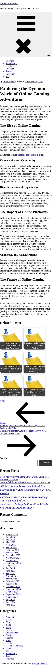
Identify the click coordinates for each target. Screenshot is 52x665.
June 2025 (10, 571)
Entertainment (12, 632)
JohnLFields (9, 81)
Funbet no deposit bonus (27, 155)
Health (9, 66)
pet (7, 651)
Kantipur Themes (40, 663)
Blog (8, 76)
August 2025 (12, 565)
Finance (9, 638)
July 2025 (10, 568)
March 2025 (11, 578)
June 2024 (10, 602)
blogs (8, 625)
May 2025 (10, 573)
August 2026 (12, 534)
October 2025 (12, 560)
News (8, 648)
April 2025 (11, 576)
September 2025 (13, 563)
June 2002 (10, 604)
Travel (9, 71)
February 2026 (12, 550)
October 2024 (12, 591)
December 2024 (13, 586)
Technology (11, 63)
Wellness (10, 658)
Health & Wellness (14, 645)
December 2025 (13, 555)
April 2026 (11, 545)
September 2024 (13, 594)
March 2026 (11, 547)
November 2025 (13, 558)
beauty (9, 619)
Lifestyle (10, 68)
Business (10, 61)
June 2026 (10, 539)
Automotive (11, 617)
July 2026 (10, 537)
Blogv (8, 627)
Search (3, 458)
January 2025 (12, 584)
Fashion (9, 635)
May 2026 (10, 542)
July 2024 (10, 599)
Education (10, 74)
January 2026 (12, 552)
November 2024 (13, 589)
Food (8, 640)
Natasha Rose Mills (9, 3)
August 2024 (12, 597)
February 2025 (12, 581)
